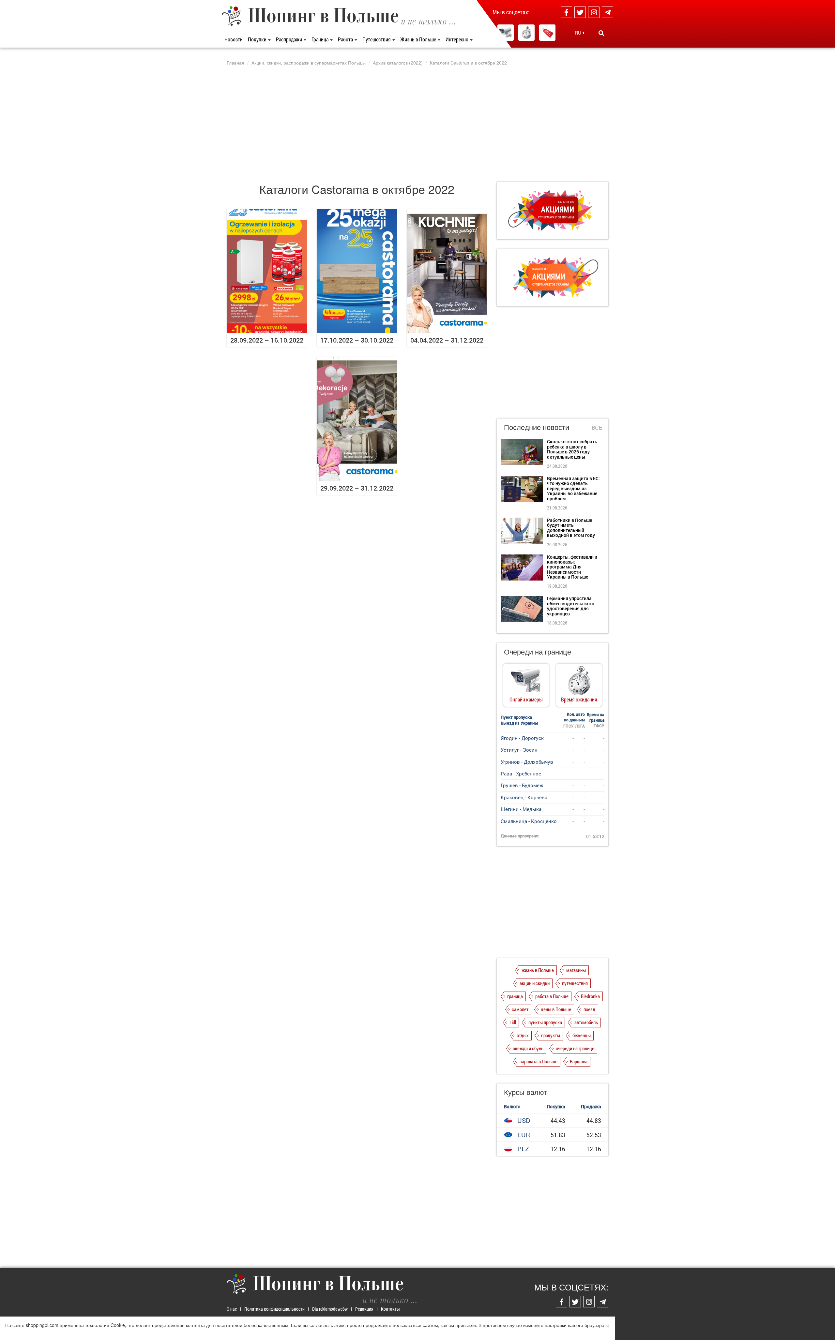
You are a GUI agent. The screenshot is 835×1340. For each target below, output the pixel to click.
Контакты (390, 1309)
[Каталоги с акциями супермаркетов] (547, 32)
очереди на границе (575, 1048)
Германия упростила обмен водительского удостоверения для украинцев (570, 605)
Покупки (257, 39)
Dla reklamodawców (330, 1309)
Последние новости (536, 427)
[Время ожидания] (526, 32)
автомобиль (586, 1022)
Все (597, 427)
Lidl (512, 1022)
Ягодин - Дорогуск (522, 738)
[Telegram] (607, 12)
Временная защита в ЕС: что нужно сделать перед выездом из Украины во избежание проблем (573, 488)
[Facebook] (566, 12)
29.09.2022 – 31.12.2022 (356, 488)
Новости (233, 39)
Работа (346, 39)
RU (579, 32)
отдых (523, 1035)
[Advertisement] (417, 123)
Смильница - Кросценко (529, 821)
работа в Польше (552, 996)
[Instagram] (594, 12)
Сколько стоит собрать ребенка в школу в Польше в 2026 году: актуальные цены (572, 449)
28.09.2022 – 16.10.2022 (266, 340)
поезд (589, 1009)
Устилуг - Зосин (519, 749)
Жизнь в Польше (418, 39)
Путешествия (377, 39)
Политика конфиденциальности (274, 1309)
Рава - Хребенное (521, 773)
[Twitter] (580, 12)
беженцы (581, 1035)
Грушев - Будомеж (522, 785)
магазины (576, 970)
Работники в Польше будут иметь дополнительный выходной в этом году (571, 527)
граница (515, 996)
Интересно (457, 39)
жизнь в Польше (538, 970)
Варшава (578, 1061)
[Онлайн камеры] (505, 32)
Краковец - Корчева (524, 797)
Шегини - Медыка (521, 809)
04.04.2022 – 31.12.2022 (446, 340)
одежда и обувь (528, 1048)
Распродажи (289, 39)
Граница (320, 39)
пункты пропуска (545, 1022)
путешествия (575, 983)
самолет (520, 1009)
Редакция (364, 1309)
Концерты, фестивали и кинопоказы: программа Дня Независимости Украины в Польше (572, 567)
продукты (550, 1035)
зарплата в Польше (538, 1061)
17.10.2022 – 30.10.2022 (356, 340)
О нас (232, 1309)
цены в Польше (556, 1009)
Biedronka (590, 996)
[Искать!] (601, 33)
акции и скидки (535, 983)
